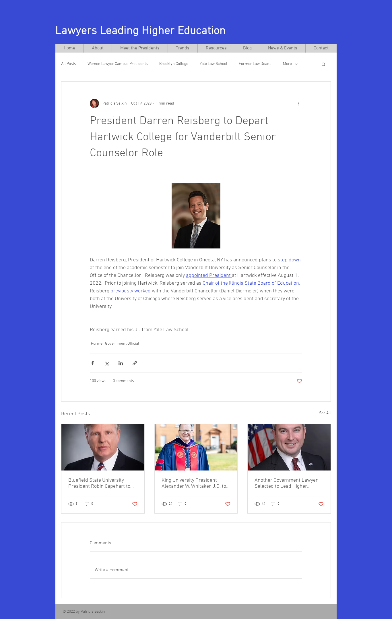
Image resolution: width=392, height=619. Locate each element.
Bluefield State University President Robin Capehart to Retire (99, 483)
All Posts (68, 63)
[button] (323, 64)
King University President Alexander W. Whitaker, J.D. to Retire (194, 483)
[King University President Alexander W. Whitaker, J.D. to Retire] (196, 447)
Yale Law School (213, 63)
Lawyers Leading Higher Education (140, 31)
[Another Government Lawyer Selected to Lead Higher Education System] (289, 447)
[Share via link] (134, 363)
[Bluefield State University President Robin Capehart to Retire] (102, 447)
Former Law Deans (255, 63)
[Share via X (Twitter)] (106, 363)
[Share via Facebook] (92, 363)
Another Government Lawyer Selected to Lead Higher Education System (286, 483)
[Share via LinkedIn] (120, 363)
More (287, 63)
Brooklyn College (173, 63)
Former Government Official (115, 343)
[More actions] (298, 103)
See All (325, 413)
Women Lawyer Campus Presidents (118, 63)
